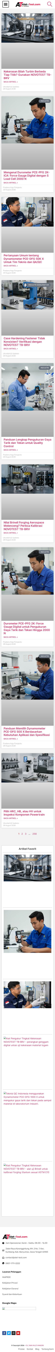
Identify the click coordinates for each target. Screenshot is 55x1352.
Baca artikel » (11, 82)
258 (34, 833)
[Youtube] (18, 1333)
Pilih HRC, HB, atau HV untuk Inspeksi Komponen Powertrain (24, 813)
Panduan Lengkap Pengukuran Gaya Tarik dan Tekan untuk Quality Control (27, 443)
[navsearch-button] (50, 4)
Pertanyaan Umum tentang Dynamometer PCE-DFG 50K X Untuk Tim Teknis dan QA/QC (24, 259)
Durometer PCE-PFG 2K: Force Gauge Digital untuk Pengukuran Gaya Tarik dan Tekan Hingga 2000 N (27, 628)
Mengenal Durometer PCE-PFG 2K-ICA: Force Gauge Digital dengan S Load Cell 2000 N (27, 176)
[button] (5, 4)
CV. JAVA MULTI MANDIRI (35, 1345)
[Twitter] (9, 1333)
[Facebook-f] (4, 1333)
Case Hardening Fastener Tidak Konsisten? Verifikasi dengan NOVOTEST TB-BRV (24, 341)
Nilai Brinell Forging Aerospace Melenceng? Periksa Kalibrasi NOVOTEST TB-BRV (24, 526)
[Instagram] (14, 1333)
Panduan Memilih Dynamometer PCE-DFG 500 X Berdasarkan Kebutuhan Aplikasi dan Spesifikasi (27, 732)
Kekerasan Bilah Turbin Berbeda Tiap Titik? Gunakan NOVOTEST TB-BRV (27, 75)
